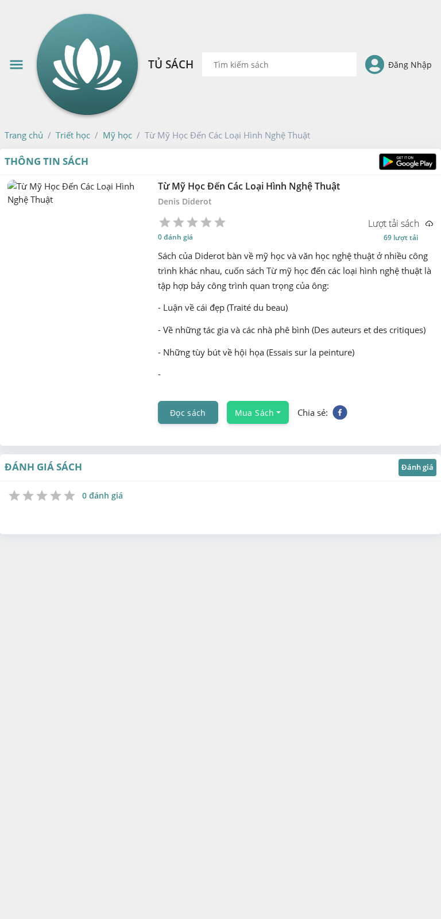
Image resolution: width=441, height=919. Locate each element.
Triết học (73, 135)
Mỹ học (117, 135)
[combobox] (279, 64)
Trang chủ (24, 135)
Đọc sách (188, 412)
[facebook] (339, 412)
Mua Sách (254, 412)
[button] (24, 135)
